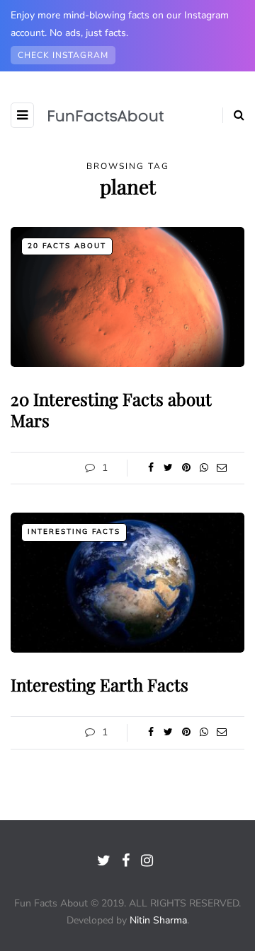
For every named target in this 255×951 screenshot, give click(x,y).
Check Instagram (63, 55)
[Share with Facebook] (150, 468)
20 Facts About (67, 246)
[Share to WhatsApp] (203, 468)
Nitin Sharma (158, 920)
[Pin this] (186, 468)
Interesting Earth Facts (99, 684)
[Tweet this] (168, 468)
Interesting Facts (74, 532)
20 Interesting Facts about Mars (111, 409)
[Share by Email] (221, 468)
